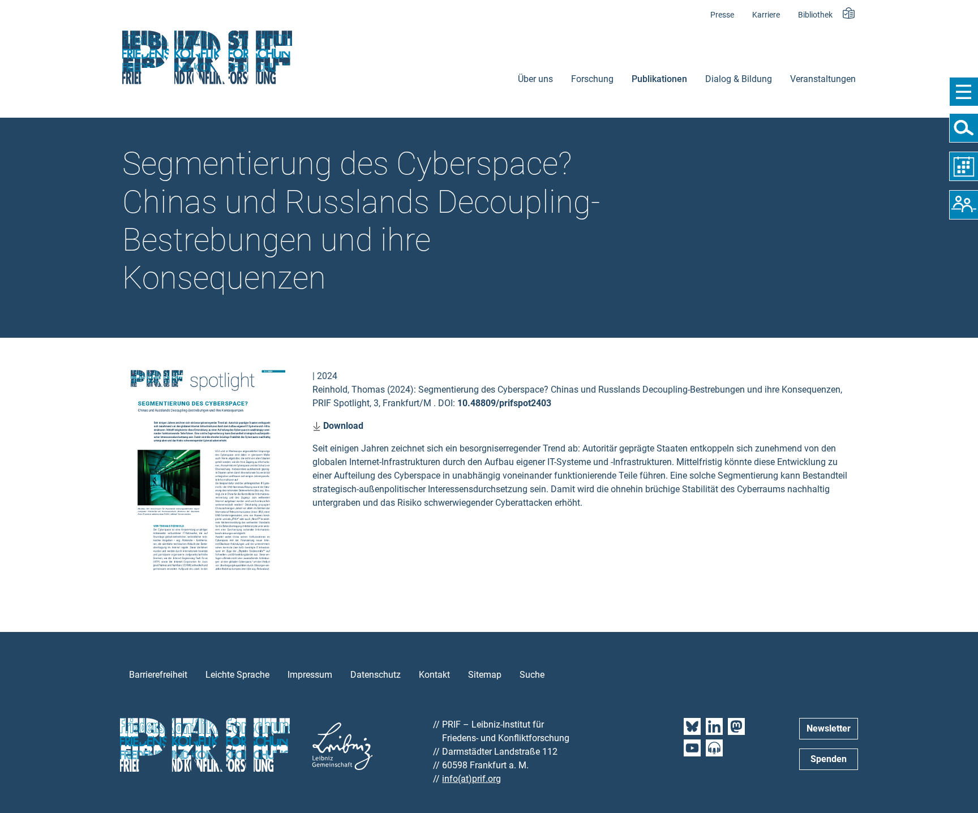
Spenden (828, 759)
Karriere (766, 15)
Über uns (535, 79)
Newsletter (829, 728)
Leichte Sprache (237, 674)
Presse (722, 15)
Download (342, 425)
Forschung (592, 79)
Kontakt (434, 674)
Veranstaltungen (823, 79)
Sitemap (484, 674)
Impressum (310, 674)
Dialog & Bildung (738, 79)
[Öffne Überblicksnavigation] (963, 91)
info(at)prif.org (471, 778)
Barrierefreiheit (158, 674)
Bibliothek (815, 15)
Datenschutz (375, 674)
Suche (532, 674)
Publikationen (659, 79)
